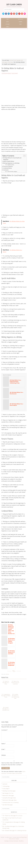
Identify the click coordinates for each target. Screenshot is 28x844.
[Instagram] (17, 14)
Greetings (6, 841)
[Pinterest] (11, 14)
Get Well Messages (7, 805)
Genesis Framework (14, 841)
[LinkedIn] (9, 14)
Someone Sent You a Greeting (10, 802)
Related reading (11, 164)
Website (3, 755)
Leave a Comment (14, 73)
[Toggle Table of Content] (23, 156)
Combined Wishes (7, 168)
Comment (4, 730)
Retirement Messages (8, 795)
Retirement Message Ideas (9, 800)
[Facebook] (6, 14)
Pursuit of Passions (8, 166)
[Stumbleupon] (22, 14)
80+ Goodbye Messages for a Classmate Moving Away (15, 696)
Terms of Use (12, 838)
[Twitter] (3, 14)
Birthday (9, 73)
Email (3, 749)
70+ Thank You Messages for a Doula (6, 682)
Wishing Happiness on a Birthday (11, 163)
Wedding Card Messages (8, 791)
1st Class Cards (14, 4)
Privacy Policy (24, 837)
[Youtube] (19, 14)
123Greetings (6, 786)
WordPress (21, 841)
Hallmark (4, 784)
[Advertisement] (14, 45)
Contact (17, 838)
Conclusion (6, 170)
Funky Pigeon (6, 788)
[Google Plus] (14, 14)
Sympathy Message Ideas (9, 798)
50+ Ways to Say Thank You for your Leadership (15, 682)
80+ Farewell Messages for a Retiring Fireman (5, 709)
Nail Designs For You (7, 793)
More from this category (12, 171)
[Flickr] (25, 14)
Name (3, 743)
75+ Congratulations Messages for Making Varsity (5, 696)
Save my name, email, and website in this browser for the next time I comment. (12, 763)
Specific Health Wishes (8, 161)
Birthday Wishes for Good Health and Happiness (12, 158)
